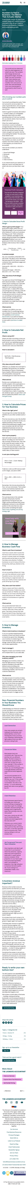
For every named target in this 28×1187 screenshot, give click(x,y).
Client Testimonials (14, 1147)
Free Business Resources (14, 1132)
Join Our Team (14, 1152)
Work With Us (14, 1138)
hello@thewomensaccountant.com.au (14, 1162)
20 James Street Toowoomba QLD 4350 (14, 1164)
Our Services (14, 1129)
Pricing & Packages (14, 1135)
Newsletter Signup (14, 1150)
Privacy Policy (14, 1155)
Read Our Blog (14, 1144)
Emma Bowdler (7, 41)
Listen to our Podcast (14, 1141)
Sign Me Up (20, 212)
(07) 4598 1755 (14, 1159)
